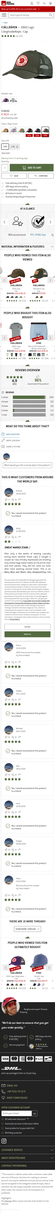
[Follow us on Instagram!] (6, 1141)
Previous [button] (4, 222)
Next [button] (50, 222)
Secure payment (17, 1044)
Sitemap (8, 1201)
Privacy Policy (15, 619)
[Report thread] (19, 499)
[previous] (4, 280)
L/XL (13, 146)
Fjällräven (9, 27)
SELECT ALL (27, 634)
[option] (27, 64)
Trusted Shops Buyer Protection (20, 196)
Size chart (6, 153)
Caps (6, 22)
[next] (50, 280)
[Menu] (4, 15)
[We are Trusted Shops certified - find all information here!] (32, 1046)
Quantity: (5, 161)
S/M (5, 146)
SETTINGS (28, 627)
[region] (27, 607)
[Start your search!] (51, 15)
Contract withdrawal (14, 1165)
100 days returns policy (17, 186)
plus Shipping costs (9, 117)
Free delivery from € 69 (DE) (19, 183)
